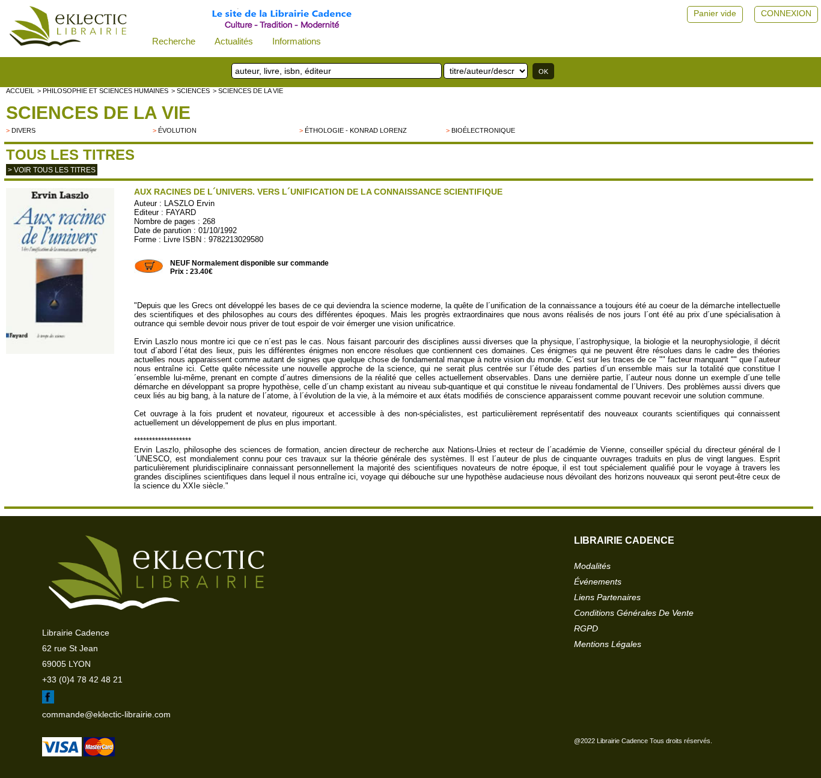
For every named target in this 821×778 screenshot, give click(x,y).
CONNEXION (786, 13)
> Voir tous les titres (52, 170)
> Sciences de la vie (248, 90)
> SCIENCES (190, 90)
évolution (177, 130)
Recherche (173, 41)
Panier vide (715, 13)
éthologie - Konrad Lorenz (356, 130)
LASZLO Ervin (189, 203)
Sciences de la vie (98, 113)
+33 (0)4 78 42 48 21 (82, 679)
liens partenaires (607, 597)
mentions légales (607, 644)
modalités (592, 566)
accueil (20, 90)
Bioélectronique (483, 130)
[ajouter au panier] (149, 271)
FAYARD (181, 212)
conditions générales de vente (634, 613)
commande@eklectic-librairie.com (106, 714)
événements (597, 581)
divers (23, 130)
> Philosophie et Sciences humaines (102, 90)
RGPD (586, 628)
